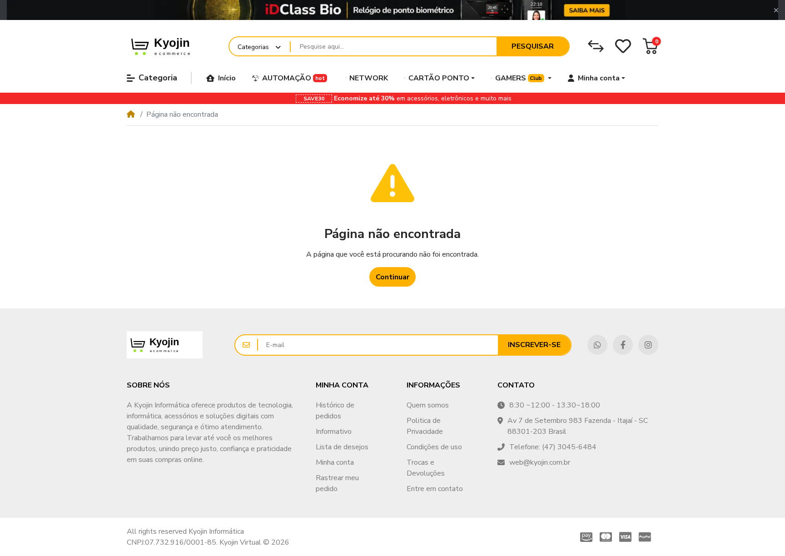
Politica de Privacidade (425, 426)
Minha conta (335, 462)
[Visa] (625, 537)
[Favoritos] (623, 46)
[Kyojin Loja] (172, 46)
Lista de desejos (342, 447)
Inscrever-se (534, 345)
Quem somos (428, 405)
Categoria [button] (158, 77)
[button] (776, 10)
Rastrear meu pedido (337, 483)
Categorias (253, 47)
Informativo (334, 432)
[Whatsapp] (597, 345)
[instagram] (648, 345)
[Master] (606, 537)
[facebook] (623, 345)
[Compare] (596, 46)
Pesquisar (533, 46)
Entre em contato (435, 489)
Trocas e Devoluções (426, 467)
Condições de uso (434, 447)
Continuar (392, 277)
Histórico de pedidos (335, 410)
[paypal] (646, 537)
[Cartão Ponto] (392, 10)
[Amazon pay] (584, 537)
